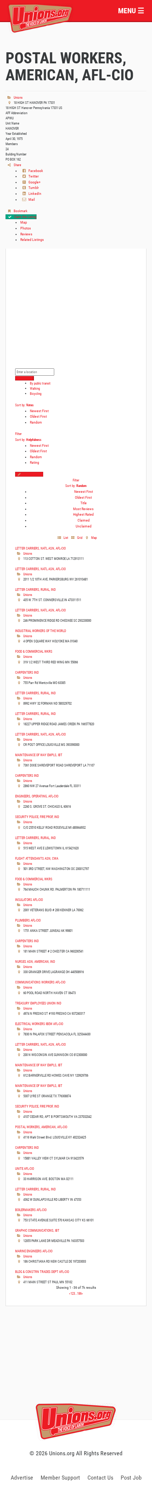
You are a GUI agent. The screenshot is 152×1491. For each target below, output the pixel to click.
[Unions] (40, 17)
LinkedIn (34, 193)
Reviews (26, 234)
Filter (18, 434)
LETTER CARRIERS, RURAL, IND (35, 589)
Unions (18, 97)
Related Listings (32, 239)
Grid (79, 538)
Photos (25, 228)
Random (36, 422)
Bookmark (20, 211)
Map (23, 222)
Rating (34, 462)
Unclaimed (83, 526)
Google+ (34, 182)
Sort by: (24, 405)
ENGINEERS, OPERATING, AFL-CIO (36, 796)
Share (17, 165)
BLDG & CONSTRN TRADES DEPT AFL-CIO (42, 1272)
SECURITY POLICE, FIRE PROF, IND (37, 817)
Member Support (60, 1477)
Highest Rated (83, 514)
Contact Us (100, 1477)
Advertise (22, 1477)
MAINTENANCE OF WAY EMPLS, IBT (38, 755)
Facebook (35, 170)
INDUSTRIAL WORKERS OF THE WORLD (40, 631)
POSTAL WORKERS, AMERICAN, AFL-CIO (41, 1127)
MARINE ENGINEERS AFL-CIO (33, 1251)
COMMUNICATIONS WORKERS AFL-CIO (40, 982)
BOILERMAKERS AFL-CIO (30, 1210)
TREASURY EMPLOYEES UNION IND (38, 1003)
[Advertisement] (76, 1371)
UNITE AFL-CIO (24, 1169)
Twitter (33, 176)
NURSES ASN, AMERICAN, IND (35, 961)
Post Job (131, 1477)
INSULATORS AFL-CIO (29, 900)
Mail (31, 199)
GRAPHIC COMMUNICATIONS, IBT (37, 1230)
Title (83, 503)
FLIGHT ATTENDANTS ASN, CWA (36, 858)
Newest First (39, 410)
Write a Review (33, 474)
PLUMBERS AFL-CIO (28, 920)
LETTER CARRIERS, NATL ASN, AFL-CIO (40, 548)
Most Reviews (83, 508)
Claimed (83, 520)
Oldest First (38, 416)
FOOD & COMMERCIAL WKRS (33, 651)
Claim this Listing (24, 217)
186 (79, 1293)
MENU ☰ (131, 10)
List (65, 538)
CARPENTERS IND (27, 672)
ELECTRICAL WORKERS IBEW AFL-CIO (39, 1024)
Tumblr (33, 187)
